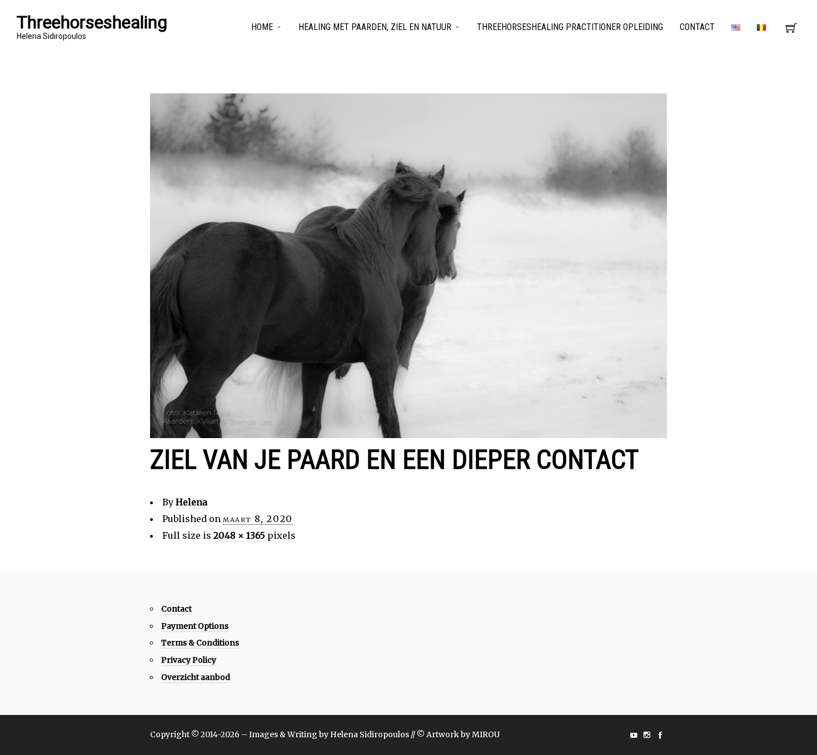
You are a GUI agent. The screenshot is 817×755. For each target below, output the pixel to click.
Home (262, 27)
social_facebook (660, 735)
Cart (791, 31)
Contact (697, 27)
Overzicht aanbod (195, 677)
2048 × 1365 (239, 535)
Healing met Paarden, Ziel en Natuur (374, 27)
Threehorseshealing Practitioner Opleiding (570, 27)
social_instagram (647, 735)
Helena (191, 502)
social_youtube (633, 735)
